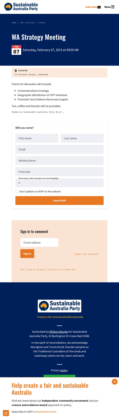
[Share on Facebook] (6, 339)
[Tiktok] (6, 392)
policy (63, 370)
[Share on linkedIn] (6, 399)
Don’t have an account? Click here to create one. (48, 269)
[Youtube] (6, 384)
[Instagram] (6, 347)
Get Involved (27, 22)
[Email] (6, 332)
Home (14, 22)
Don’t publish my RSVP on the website (40, 191)
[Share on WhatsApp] (6, 407)
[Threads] (6, 354)
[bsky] (6, 369)
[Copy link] (6, 324)
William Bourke (58, 331)
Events (41, 22)
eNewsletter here (45, 411)
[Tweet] (6, 362)
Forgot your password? (86, 254)
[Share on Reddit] (6, 377)
